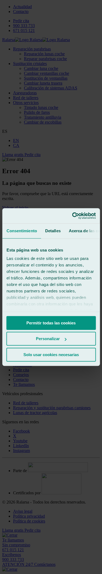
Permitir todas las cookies (51, 323)
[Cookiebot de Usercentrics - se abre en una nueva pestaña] (73, 215)
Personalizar (48, 338)
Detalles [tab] (52, 230)
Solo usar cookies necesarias (51, 354)
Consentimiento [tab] (21, 230)
